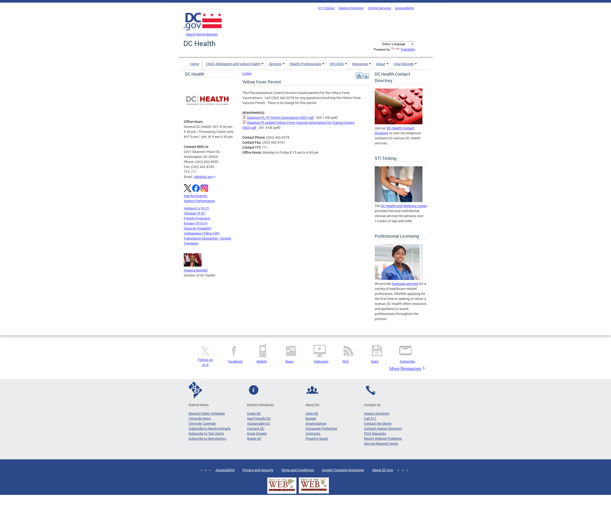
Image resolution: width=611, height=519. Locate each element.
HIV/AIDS (337, 64)
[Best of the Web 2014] (282, 491)
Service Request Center (381, 443)
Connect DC (255, 428)
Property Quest (317, 438)
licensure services (405, 283)
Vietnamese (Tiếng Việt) (202, 233)
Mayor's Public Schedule (207, 413)
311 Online (326, 8)
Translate (407, 49)
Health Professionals (305, 64)
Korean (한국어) (196, 223)
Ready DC (254, 438)
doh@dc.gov (203, 176)
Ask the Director (195, 196)
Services (275, 64)
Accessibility (404, 8)
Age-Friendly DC (259, 418)
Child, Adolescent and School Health (233, 64)
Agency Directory (351, 8)
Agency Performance (199, 201)
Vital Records (404, 64)
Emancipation (316, 423)
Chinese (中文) (194, 213)
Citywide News (200, 418)
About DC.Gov (382, 470)
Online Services (379, 8)
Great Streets (257, 433)
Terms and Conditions (297, 470)
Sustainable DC (258, 423)
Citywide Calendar (202, 423)
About (380, 64)
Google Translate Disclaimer (343, 470)
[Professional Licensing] (398, 278)
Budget (311, 418)
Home (194, 64)
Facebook (235, 361)
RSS (345, 361)
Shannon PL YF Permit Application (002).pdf (280, 117)
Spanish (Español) (197, 228)
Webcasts (321, 361)
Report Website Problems (383, 438)
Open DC (312, 413)
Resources (360, 64)
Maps (289, 361)
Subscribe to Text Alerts (206, 433)
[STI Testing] (398, 201)
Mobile (262, 361)
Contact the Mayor (378, 423)
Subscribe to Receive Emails (210, 428)
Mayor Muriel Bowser (202, 34)
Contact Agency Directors (383, 428)
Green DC (254, 413)
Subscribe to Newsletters (207, 438)
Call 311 (370, 418)
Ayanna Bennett (196, 270)
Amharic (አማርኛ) (196, 208)
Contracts (313, 433)
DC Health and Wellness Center (404, 206)
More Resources (405, 368)
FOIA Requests (375, 433)
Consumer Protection (321, 428)
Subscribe (407, 361)
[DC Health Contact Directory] (398, 123)
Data (374, 361)
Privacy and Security (257, 470)
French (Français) (197, 218)
